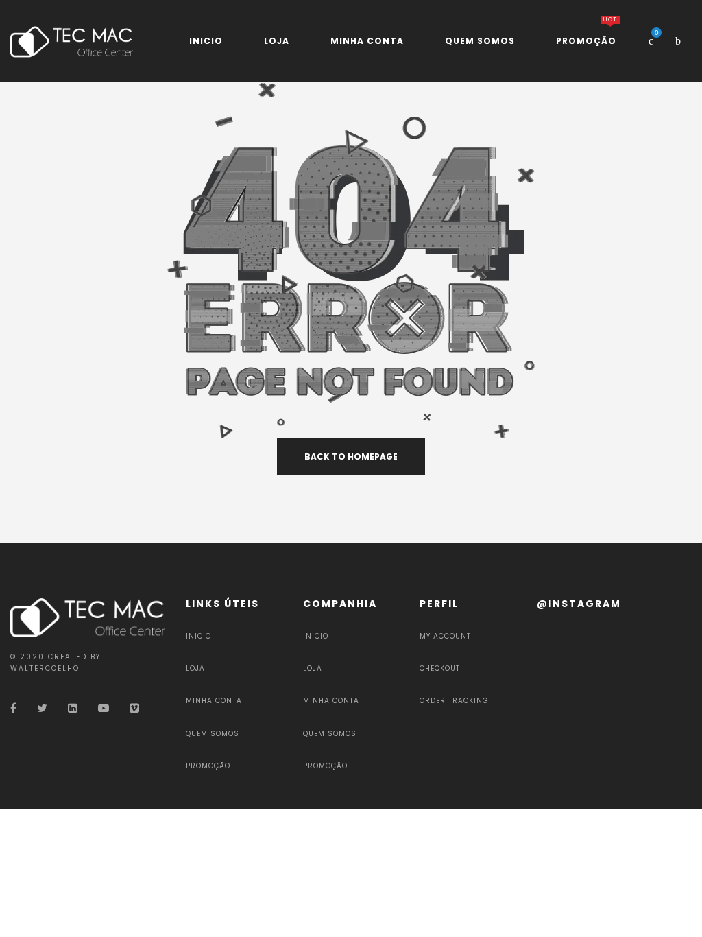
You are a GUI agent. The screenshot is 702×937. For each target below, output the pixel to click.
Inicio (198, 636)
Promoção (208, 766)
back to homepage (351, 456)
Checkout (440, 668)
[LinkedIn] (72, 708)
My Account (445, 636)
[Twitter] (42, 708)
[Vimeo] (134, 708)
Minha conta (214, 701)
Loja (195, 668)
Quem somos (212, 733)
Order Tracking (454, 701)
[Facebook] (13, 708)
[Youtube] (103, 708)
